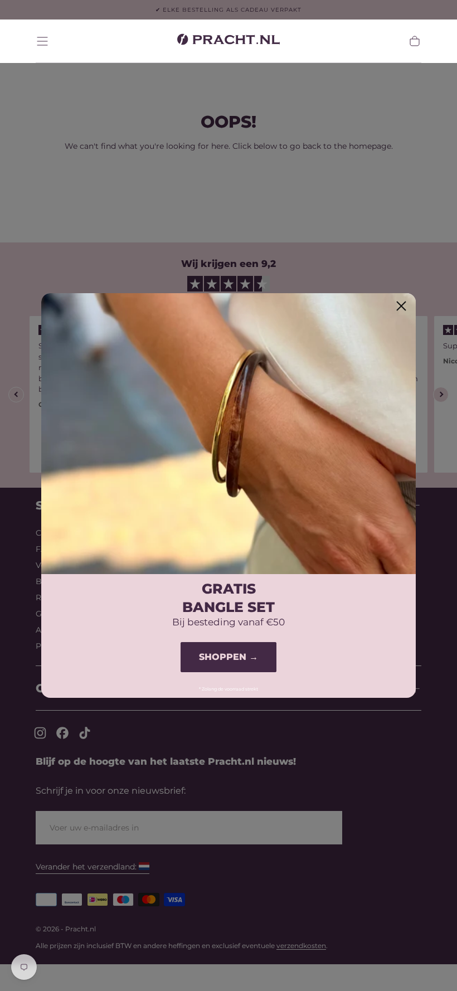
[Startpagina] (228, 41)
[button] (42, 41)
